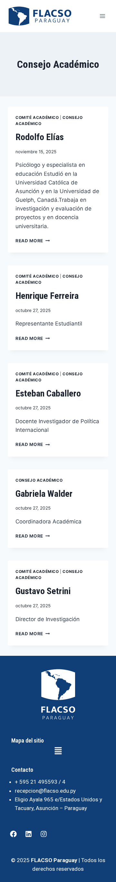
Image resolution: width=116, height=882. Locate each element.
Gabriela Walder (43, 493)
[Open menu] (102, 16)
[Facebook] (13, 834)
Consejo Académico (39, 480)
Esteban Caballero (48, 393)
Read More (32, 240)
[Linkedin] (28, 834)
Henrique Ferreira (47, 295)
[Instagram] (43, 834)
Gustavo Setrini (43, 591)
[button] (58, 751)
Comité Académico (37, 117)
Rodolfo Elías (39, 137)
